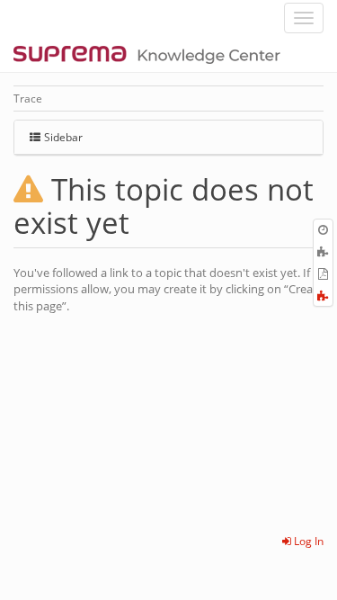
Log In (307, 541)
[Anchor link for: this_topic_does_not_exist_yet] (144, 221)
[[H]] (151, 54)
